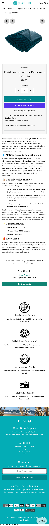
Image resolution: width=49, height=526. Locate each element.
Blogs (24, 449)
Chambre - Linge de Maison (18, 8)
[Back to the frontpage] (5, 8)
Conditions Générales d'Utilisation (24, 432)
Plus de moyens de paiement (24, 110)
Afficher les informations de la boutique (20, 125)
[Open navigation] (3, 3)
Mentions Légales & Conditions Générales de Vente (24, 434)
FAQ (24, 454)
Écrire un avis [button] (24, 284)
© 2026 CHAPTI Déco (12, 517)
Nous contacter (24, 451)
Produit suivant (30, 263)
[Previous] (6, 21)
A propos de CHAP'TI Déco (24, 446)
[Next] (12, 21)
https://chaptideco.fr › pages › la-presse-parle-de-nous (24, 492)
